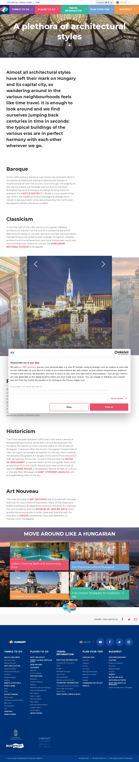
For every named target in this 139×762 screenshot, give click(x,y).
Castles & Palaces (10, 669)
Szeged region (35, 707)
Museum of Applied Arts (51, 509)
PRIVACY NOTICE (99, 758)
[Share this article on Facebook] (121, 619)
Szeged (24, 515)
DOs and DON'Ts (62, 677)
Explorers (86, 663)
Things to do (20, 9)
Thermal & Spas (9, 660)
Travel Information (73, 9)
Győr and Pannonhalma (39, 704)
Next (103, 264)
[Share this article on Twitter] (127, 619)
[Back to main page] (17, 642)
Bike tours (7, 703)
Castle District (31, 193)
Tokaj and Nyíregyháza (38, 690)
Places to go (46, 9)
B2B (37, 2)
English (123, 2)
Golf (5, 709)
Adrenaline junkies (89, 674)
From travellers (35, 673)
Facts (58, 666)
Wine (6, 691)
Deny (69, 407)
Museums (112, 666)
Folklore (7, 680)
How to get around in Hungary (67, 686)
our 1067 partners (27, 367)
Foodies (85, 680)
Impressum (84, 758)
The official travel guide (19, 2)
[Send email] (133, 619)
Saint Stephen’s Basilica (53, 472)
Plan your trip (100, 9)
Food (6, 689)
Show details (117, 398)
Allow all (109, 407)
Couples (85, 677)
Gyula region (35, 710)
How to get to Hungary (64, 688)
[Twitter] (119, 642)
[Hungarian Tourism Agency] (15, 735)
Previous (35, 264)
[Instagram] (129, 642)
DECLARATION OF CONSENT (121, 758)
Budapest (33, 679)
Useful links (60, 674)
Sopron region (35, 696)
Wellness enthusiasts (90, 671)
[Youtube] (100, 642)
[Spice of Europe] (15, 745)
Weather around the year (65, 680)
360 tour (33, 670)
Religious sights (114, 669)
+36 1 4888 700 (45, 747)
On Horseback (9, 706)
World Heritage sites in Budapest (120, 687)
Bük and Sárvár (35, 699)
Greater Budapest (36, 682)
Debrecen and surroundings (40, 687)
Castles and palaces (116, 663)
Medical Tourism (10, 663)
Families (86, 660)
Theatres (7, 674)
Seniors (85, 666)
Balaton (33, 685)
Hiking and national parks (13, 700)
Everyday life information (65, 663)
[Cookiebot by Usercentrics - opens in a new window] (117, 353)
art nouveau (38, 499)
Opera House (23, 469)
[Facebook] (110, 642)
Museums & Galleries (11, 671)
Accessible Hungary (63, 671)
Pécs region (34, 693)
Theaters (112, 671)
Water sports (8, 697)
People (58, 669)
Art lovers (86, 669)
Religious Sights (10, 677)
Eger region (34, 702)
